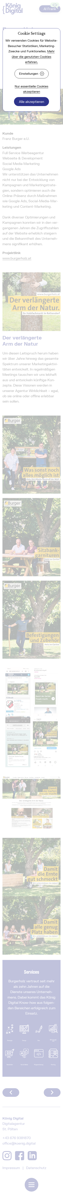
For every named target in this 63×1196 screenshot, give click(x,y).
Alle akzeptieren (31, 102)
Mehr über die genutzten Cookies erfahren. (33, 56)
